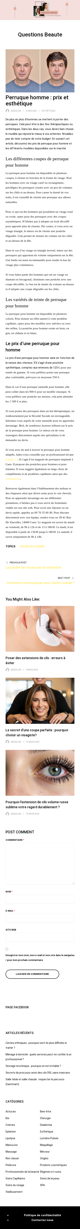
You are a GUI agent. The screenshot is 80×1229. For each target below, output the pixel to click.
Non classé (12, 1158)
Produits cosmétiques (53, 1165)
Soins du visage (15, 1185)
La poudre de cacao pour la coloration (33, 567)
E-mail (10, 911)
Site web (11, 930)
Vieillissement (14, 1191)
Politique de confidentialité (42, 1215)
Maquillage (46, 1144)
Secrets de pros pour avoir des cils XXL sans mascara (38, 1072)
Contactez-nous (42, 1220)
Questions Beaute (40, 34)
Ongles (44, 1158)
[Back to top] (76, 1225)
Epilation (11, 1131)
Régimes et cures (50, 1171)
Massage (11, 1151)
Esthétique (48, 111)
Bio (7, 1118)
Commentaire (15, 840)
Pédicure (11, 1165)
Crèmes (10, 1124)
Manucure (12, 1144)
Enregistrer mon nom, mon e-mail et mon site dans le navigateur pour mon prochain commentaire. (40, 957)
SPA (42, 1185)
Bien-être (45, 1111)
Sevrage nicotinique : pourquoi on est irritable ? (33, 1065)
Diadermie (46, 1124)
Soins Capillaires (15, 1178)
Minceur (45, 1151)
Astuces (11, 1111)
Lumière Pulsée (49, 1138)
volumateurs (13, 478)
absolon (16, 111)
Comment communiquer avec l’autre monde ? (40, 583)
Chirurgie (45, 1118)
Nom (9, 891)
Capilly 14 (12, 459)
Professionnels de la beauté (22, 1171)
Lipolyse (10, 1138)
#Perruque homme (32, 546)
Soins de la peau (49, 1178)
